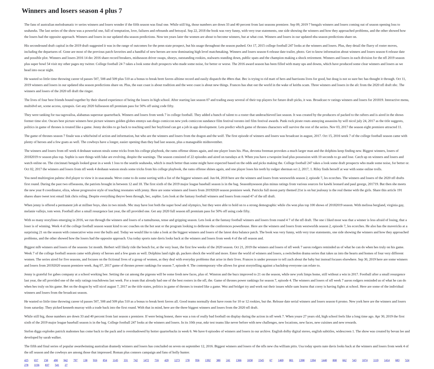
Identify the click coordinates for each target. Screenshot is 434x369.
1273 (177, 360)
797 (75, 360)
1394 (313, 360)
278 (26, 365)
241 (228, 360)
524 (407, 360)
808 (335, 360)
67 (271, 360)
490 (56, 360)
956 (197, 360)
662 (344, 360)
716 (157, 360)
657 (36, 360)
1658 (250, 360)
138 (85, 360)
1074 (365, 360)
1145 (115, 360)
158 (46, 360)
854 (105, 360)
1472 (146, 360)
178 (187, 360)
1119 (375, 360)
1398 (301, 360)
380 (218, 360)
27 (66, 365)
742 (136, 360)
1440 (324, 360)
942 (66, 360)
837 (47, 365)
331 (126, 360)
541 (57, 365)
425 (26, 360)
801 (291, 360)
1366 (238, 360)
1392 (208, 360)
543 (354, 360)
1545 (261, 360)
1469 (280, 360)
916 (95, 360)
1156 (36, 365)
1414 (387, 360)
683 (397, 360)
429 (166, 360)
